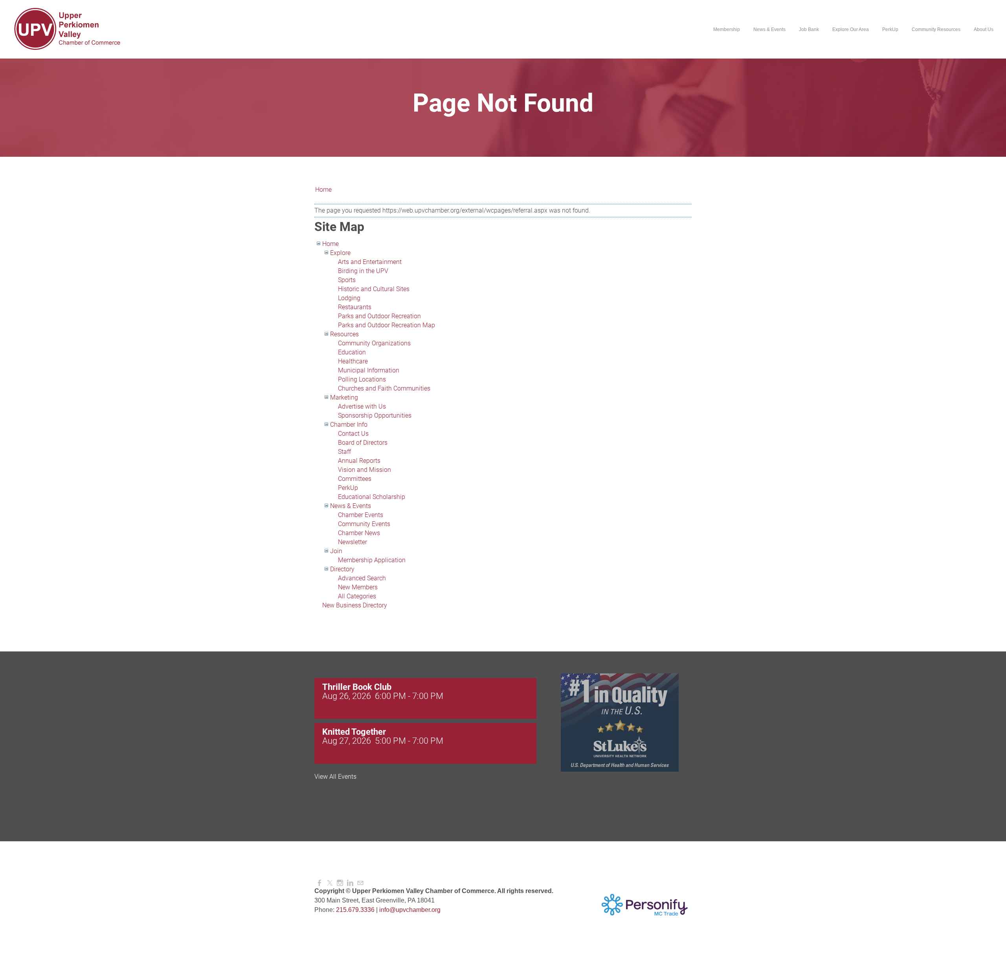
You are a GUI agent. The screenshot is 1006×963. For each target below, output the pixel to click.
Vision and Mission (364, 469)
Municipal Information (368, 370)
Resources (344, 334)
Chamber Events (360, 515)
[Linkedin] (350, 883)
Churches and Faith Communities (384, 388)
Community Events (364, 524)
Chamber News (359, 533)
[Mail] (360, 883)
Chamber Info (348, 424)
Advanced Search (362, 578)
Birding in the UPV (363, 271)
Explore (340, 253)
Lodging (349, 298)
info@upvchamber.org (410, 909)
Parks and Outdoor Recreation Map (386, 325)
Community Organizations (374, 343)
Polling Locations (362, 379)
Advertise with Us (362, 406)
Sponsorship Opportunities (374, 415)
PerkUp (348, 488)
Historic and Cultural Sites (373, 289)
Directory (342, 569)
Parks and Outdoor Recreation (379, 316)
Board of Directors (362, 442)
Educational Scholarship (371, 497)
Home (323, 189)
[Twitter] (330, 883)
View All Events (335, 777)
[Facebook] (319, 883)
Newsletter (352, 542)
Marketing (344, 397)
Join (336, 551)
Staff (344, 451)
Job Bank (809, 29)
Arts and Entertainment (370, 262)
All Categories (357, 596)
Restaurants (354, 307)
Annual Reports (359, 460)
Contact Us (353, 433)
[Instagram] (340, 883)
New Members (358, 587)
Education (352, 352)
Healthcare (353, 361)
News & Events (350, 506)
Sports (347, 280)
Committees (354, 478)
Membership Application (372, 560)
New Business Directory (354, 605)
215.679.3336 (355, 909)
